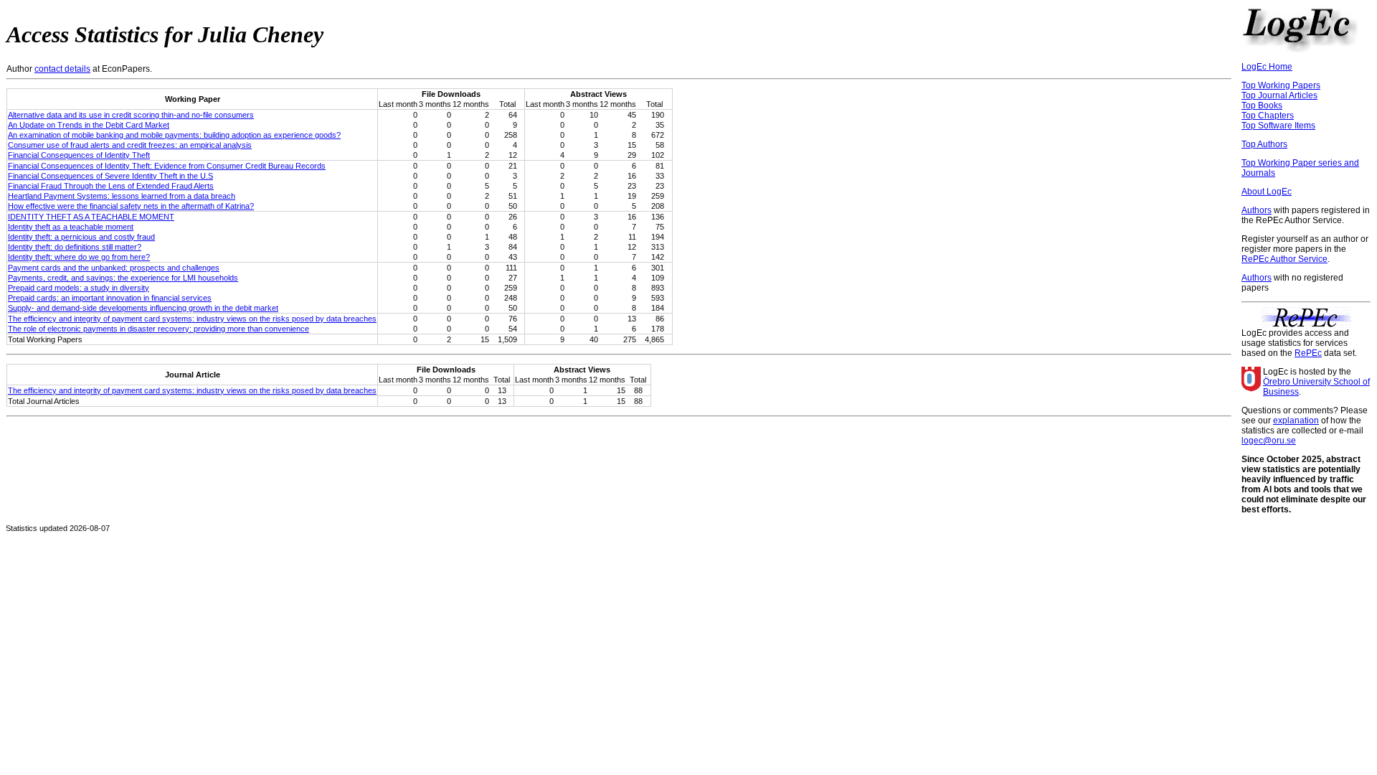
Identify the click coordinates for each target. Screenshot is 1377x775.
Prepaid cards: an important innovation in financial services (110, 297)
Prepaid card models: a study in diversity (78, 287)
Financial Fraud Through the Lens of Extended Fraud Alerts (111, 186)
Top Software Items (1278, 126)
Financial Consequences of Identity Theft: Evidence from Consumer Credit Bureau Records (167, 165)
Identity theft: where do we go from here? (79, 257)
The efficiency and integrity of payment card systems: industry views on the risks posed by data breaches (192, 318)
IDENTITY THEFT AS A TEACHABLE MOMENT (91, 216)
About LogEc (1266, 192)
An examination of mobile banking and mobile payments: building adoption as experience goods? (174, 135)
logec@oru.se (1268, 441)
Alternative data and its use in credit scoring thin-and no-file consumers (131, 115)
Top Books (1261, 105)
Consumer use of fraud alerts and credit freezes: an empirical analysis (130, 145)
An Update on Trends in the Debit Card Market (88, 125)
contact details (62, 69)
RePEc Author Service (1284, 259)
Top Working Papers (1280, 85)
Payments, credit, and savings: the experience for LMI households (123, 277)
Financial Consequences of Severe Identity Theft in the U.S (110, 176)
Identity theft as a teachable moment (70, 226)
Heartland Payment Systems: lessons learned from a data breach (121, 196)
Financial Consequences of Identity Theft (79, 155)
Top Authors (1264, 144)
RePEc (1308, 353)
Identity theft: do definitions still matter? (74, 247)
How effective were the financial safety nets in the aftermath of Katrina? (131, 206)
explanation (1296, 420)
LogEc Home (1266, 67)
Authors (1256, 210)
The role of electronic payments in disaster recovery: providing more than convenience (158, 328)
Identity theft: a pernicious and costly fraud (81, 236)
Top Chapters (1267, 116)
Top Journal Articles (1279, 95)
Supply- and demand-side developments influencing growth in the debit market (143, 308)
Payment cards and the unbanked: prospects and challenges (113, 267)
